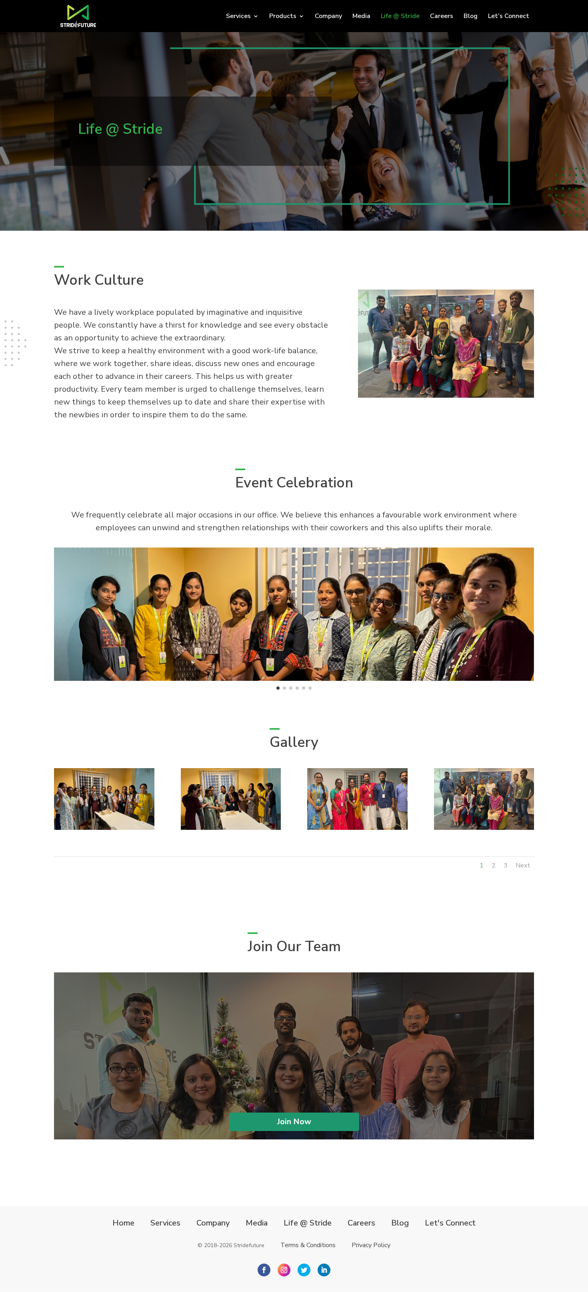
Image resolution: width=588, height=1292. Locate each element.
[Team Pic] (357, 828)
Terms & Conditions (308, 1245)
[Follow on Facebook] (264, 1270)
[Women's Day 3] (104, 828)
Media (361, 16)
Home (123, 1223)
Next (523, 865)
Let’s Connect (508, 16)
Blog (471, 16)
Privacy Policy (371, 1245)
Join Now (294, 1121)
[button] (278, 688)
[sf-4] (484, 828)
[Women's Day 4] (231, 828)
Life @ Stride (400, 16)
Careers (441, 16)
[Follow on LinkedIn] (324, 1270)
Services (165, 1223)
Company (328, 16)
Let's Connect (450, 1223)
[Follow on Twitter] (304, 1270)
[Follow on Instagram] (284, 1270)
